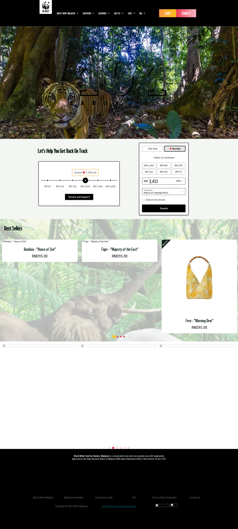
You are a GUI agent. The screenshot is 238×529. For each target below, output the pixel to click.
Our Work (87, 13)
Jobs (130, 13)
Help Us (117, 13)
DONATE (186, 13)
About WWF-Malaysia (66, 13)
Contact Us (194, 497)
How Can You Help (104, 497)
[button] (114, 336)
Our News (102, 13)
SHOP (168, 13)
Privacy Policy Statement (164, 497)
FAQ (140, 13)
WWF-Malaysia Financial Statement (119, 506)
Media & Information (73, 497)
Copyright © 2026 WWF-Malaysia (71, 506)
